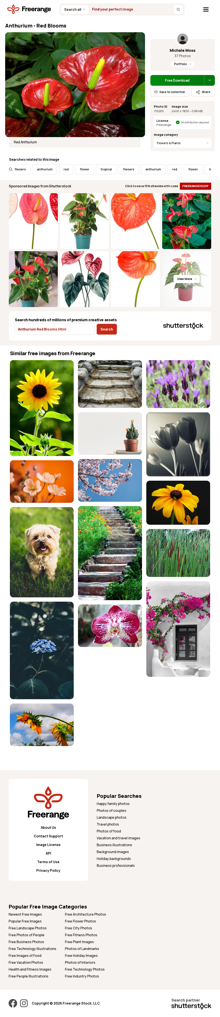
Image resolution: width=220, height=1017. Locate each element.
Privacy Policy (48, 870)
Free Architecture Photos (85, 914)
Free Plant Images (79, 941)
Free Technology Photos (85, 969)
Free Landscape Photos (28, 928)
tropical (86, 169)
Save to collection (172, 92)
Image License (48, 844)
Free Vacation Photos (26, 962)
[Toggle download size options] (209, 80)
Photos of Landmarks (82, 948)
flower (64, 169)
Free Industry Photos (82, 976)
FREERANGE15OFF (195, 186)
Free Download (177, 80)
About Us (48, 827)
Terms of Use (48, 861)
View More (184, 279)
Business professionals (116, 865)
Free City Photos (78, 928)
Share (206, 92)
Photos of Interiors (80, 962)
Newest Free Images (25, 914)
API (48, 853)
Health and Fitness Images (30, 969)
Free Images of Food (25, 955)
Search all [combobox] (72, 9)
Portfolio (180, 64)
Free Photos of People (26, 935)
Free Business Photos (26, 941)
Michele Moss (183, 50)
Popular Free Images (25, 921)
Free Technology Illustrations (32, 948)
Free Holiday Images (81, 955)
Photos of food (109, 831)
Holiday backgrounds (114, 858)
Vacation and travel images (118, 838)
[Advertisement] (178, 708)
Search (107, 329)
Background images (113, 851)
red (46, 169)
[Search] (178, 9)
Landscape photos (112, 817)
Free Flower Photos (80, 921)
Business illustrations (114, 845)
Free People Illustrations (28, 976)
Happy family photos (113, 803)
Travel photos (108, 824)
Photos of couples (111, 810)
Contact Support (48, 836)
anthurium (24, 169)
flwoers (108, 169)
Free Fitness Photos (81, 935)
